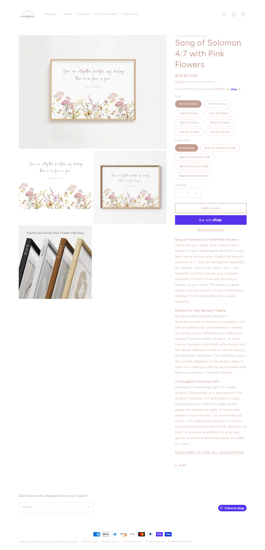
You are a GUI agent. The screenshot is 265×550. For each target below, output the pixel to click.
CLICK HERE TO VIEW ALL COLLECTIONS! (209, 453)
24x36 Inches (220, 132)
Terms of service (132, 541)
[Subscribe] (88, 507)
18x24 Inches (219, 122)
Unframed (186, 148)
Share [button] (183, 465)
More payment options (210, 229)
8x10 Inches (188, 104)
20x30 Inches (189, 132)
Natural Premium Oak (220, 148)
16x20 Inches (189, 122)
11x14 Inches (217, 104)
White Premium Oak (194, 166)
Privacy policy (110, 541)
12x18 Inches (218, 113)
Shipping (180, 81)
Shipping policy (155, 541)
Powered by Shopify (66, 541)
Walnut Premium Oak (194, 157)
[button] (51, 14)
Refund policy (90, 541)
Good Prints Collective (41, 541)
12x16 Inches (188, 113)
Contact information (179, 541)
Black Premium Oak (193, 176)
